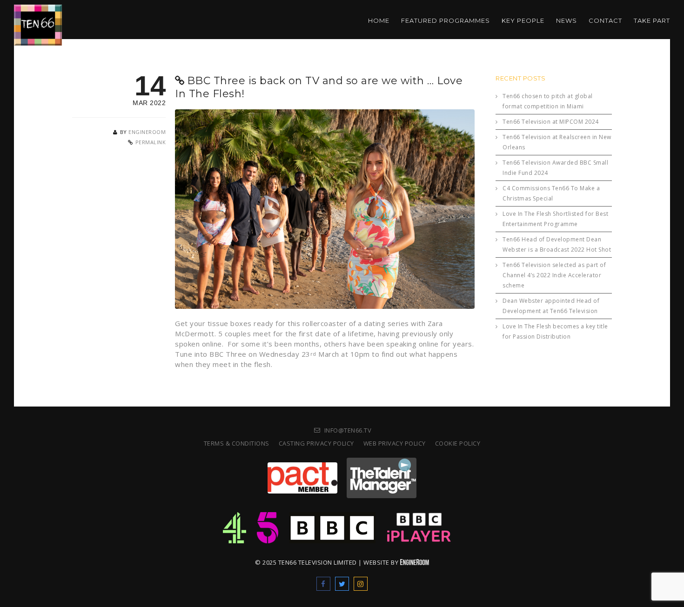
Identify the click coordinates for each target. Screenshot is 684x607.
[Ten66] (38, 18)
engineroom (147, 131)
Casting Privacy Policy (316, 443)
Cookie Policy (458, 443)
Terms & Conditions (236, 443)
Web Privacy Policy (394, 443)
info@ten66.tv (348, 430)
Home (378, 20)
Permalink (150, 142)
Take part (652, 20)
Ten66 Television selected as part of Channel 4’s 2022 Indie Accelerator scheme (554, 275)
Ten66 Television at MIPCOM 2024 (551, 122)
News (566, 20)
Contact (605, 20)
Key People (523, 20)
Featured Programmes (445, 20)
